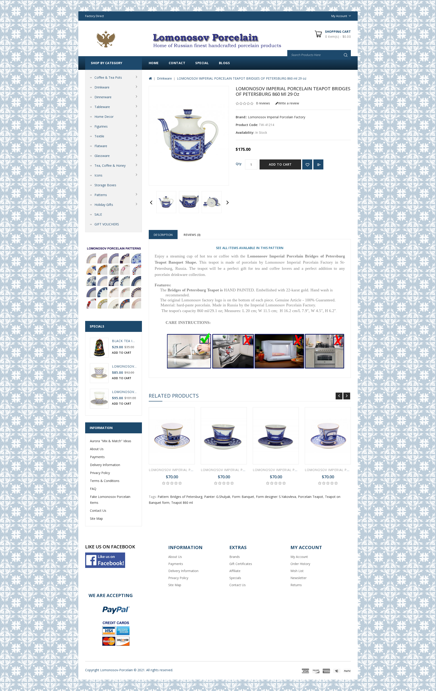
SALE (98, 214)
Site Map (96, 518)
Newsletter (298, 578)
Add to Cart (280, 164)
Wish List (297, 571)
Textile (99, 136)
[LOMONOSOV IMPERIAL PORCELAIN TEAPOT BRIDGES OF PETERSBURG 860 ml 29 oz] (166, 202)
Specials (235, 578)
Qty (239, 163)
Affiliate (234, 571)
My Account (299, 557)
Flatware (100, 146)
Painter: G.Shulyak (217, 496)
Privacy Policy (100, 473)
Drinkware (101, 87)
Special (202, 63)
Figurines (101, 126)
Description (163, 235)
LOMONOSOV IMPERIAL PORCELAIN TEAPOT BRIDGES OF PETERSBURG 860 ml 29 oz (241, 78)
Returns (296, 585)
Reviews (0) (192, 235)
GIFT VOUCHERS (106, 224)
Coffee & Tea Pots (108, 77)
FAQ (93, 489)
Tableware (102, 107)
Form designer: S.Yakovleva (276, 496)
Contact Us (98, 510)
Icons (98, 175)
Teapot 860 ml (182, 502)
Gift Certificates (240, 564)
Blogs (224, 63)
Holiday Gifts (103, 204)
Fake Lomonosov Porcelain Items (110, 499)
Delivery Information (105, 465)
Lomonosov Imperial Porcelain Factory (276, 117)
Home (154, 63)
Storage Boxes (105, 185)
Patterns (100, 195)
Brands (234, 557)
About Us (97, 449)
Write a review (288, 103)
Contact (177, 63)
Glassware (102, 156)
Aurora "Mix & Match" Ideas (110, 441)
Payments (97, 457)
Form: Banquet (243, 496)
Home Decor (104, 116)
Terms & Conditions (104, 481)
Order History (300, 564)
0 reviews (263, 103)
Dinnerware (102, 97)
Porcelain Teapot (310, 496)
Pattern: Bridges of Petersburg (180, 496)
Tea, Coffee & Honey (110, 165)
